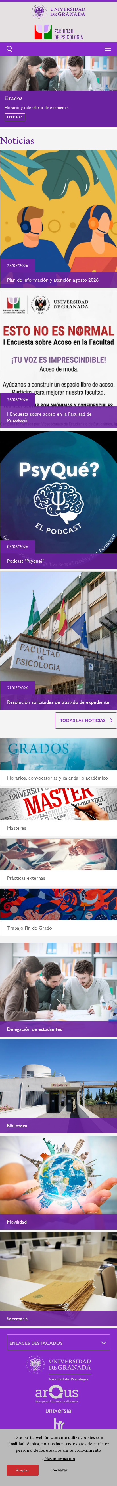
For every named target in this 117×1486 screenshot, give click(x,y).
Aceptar (22, 1470)
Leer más (15, 117)
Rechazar (59, 1470)
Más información (59, 1458)
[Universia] (58, 1411)
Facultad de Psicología (68, 1379)
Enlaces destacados (36, 1343)
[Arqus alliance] (56, 1394)
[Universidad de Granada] (58, 11)
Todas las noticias (82, 720)
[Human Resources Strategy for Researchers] (58, 1426)
